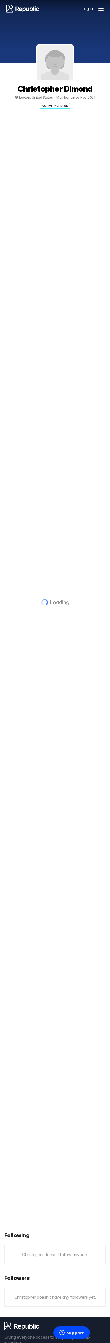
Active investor (55, 105)
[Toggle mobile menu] (101, 8)
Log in (87, 8)
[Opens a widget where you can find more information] (71, 1333)
